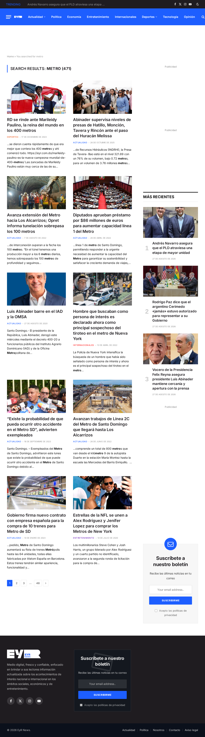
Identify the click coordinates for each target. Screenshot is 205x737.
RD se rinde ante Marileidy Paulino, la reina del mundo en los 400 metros (35, 125)
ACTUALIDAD (80, 142)
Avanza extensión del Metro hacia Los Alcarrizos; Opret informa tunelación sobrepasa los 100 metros (35, 223)
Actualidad (35, 16)
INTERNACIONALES (83, 345)
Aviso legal (191, 730)
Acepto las (104, 705)
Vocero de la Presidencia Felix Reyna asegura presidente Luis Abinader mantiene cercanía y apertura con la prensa (172, 379)
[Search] (203, 16)
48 (38, 583)
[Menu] (8, 16)
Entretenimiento (98, 16)
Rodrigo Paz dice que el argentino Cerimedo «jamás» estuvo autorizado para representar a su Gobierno (67, 4)
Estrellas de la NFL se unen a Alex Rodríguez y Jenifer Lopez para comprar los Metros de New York (100, 523)
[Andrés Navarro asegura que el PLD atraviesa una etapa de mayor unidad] (170, 222)
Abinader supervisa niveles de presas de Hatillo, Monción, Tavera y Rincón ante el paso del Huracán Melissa (102, 127)
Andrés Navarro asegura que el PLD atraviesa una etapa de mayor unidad (172, 247)
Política (56, 16)
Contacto (174, 730)
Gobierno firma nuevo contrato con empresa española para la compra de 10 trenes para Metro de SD (36, 523)
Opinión (189, 16)
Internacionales (125, 16)
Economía (74, 16)
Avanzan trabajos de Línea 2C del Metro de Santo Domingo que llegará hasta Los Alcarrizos (101, 427)
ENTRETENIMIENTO (83, 538)
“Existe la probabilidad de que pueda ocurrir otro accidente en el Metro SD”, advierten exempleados (35, 427)
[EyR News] (18, 17)
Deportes (148, 16)
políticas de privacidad (111, 705)
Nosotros (158, 730)
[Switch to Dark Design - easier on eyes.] (197, 4)
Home (10, 56)
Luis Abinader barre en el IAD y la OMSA (35, 314)
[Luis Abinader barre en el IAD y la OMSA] (36, 289)
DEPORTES (12, 137)
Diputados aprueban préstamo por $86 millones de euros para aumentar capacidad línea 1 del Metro (102, 223)
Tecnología (170, 16)
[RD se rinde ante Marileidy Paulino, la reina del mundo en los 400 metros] (36, 97)
